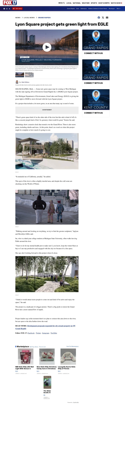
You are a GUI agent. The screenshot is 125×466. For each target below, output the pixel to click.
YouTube (54, 333)
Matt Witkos (25, 82)
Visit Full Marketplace (73, 346)
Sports (94, 3)
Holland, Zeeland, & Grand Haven (97, 9)
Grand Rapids (71, 9)
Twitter (38, 333)
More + (119, 9)
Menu (60, 3)
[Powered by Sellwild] (76, 402)
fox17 (10, 8)
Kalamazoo (84, 9)
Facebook (31, 333)
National (77, 3)
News (17, 18)
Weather (85, 3)
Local (69, 3)
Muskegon (112, 9)
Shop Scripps (104, 3)
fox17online (4, 8)
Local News (29, 18)
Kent (77, 9)
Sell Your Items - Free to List (38, 347)
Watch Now (116, 3)
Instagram (45, 333)
